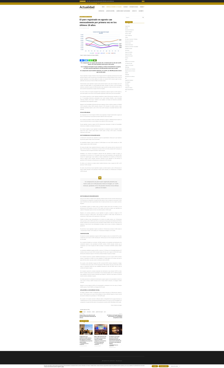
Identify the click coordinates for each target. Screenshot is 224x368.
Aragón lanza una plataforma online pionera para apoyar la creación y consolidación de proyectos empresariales (86, 341)
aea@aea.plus (119, 362)
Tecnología (127, 87)
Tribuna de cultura (128, 89)
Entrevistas (101, 12)
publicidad (127, 76)
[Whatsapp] (90, 62)
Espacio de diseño (128, 53)
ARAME (126, 29)
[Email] (95, 62)
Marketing (127, 68)
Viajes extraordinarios (129, 90)
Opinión (142, 8)
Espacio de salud (128, 55)
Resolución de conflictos (130, 77)
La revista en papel (110, 12)
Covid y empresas (128, 36)
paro (105, 313)
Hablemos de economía (129, 62)
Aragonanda (127, 27)
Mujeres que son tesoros (130, 72)
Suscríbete (141, 12)
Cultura (126, 38)
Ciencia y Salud (128, 34)
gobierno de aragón (99, 313)
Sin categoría (127, 83)
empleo (93, 313)
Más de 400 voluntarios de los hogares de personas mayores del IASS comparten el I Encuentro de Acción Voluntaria (100, 341)
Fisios (126, 61)
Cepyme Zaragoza (128, 33)
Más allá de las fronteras (130, 70)
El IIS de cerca (128, 44)
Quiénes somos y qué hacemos (123, 12)
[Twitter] (86, 62)
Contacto (134, 12)
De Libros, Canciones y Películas (131, 40)
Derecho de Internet (129, 42)
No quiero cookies (163, 366)
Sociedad (125, 8)
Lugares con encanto (129, 66)
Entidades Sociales (134, 8)
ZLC (126, 92)
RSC (126, 79)
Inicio (103, 8)
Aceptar (154, 366)
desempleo (89, 313)
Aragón (84, 313)
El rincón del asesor (129, 46)
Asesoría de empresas (129, 31)
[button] (142, 1)
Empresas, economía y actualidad (114, 8)
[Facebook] (82, 62)
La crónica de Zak (128, 64)
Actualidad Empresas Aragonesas (84, 345)
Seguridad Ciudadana (129, 81)
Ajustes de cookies (174, 366)
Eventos (126, 59)
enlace (62, 366)
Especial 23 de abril (129, 57)
